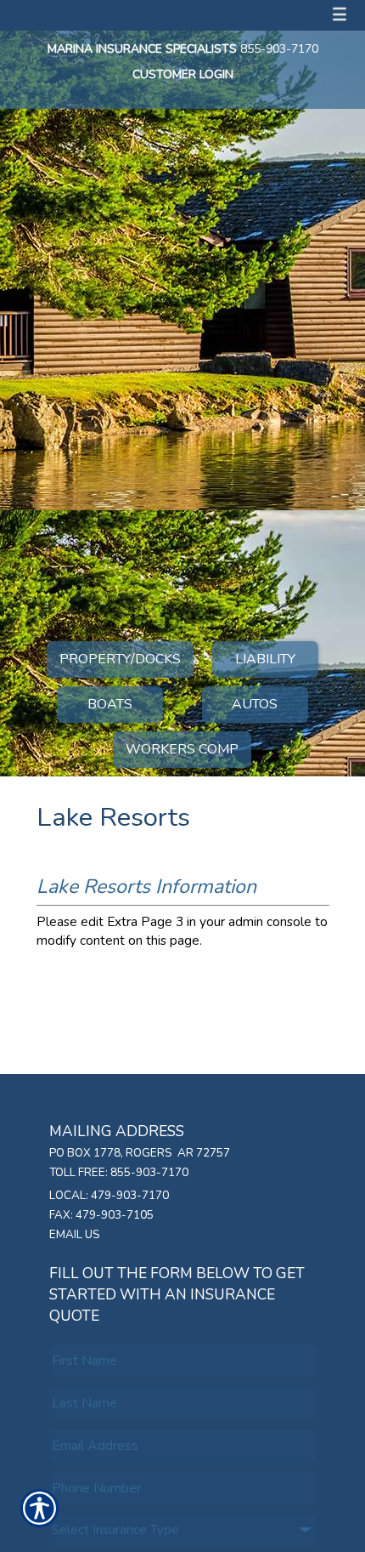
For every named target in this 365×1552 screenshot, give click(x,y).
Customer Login (182, 74)
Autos (255, 704)
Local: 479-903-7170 (109, 1195)
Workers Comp (182, 749)
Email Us (74, 1234)
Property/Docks (120, 659)
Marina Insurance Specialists (142, 49)
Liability (265, 659)
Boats (109, 704)
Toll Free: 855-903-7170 (118, 1172)
